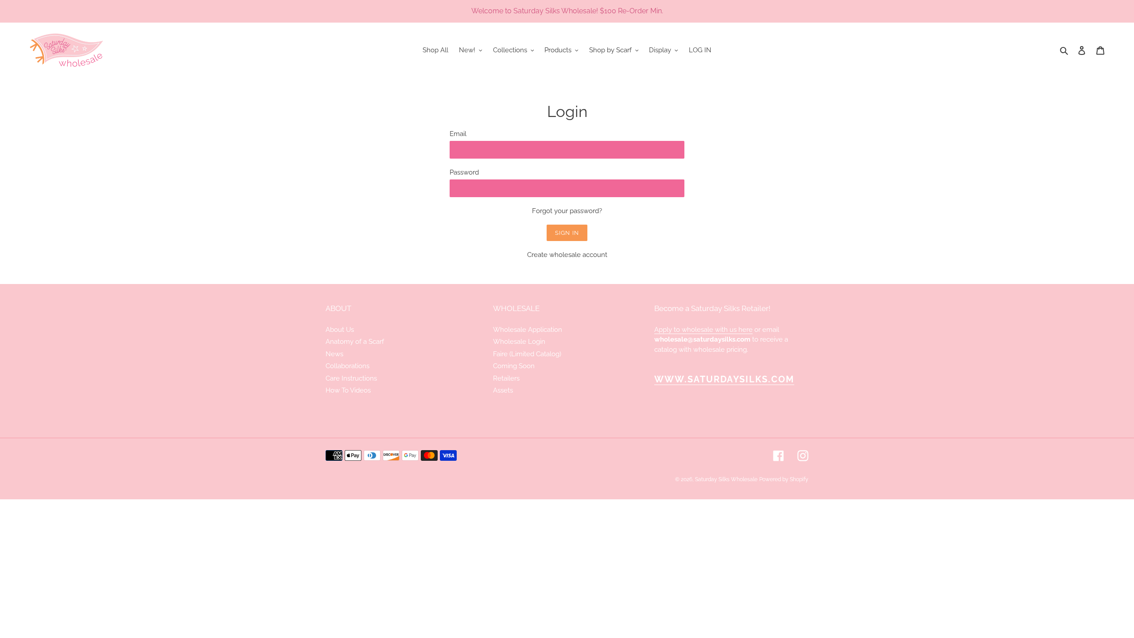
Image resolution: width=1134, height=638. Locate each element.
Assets (503, 390)
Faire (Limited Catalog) (527, 354)
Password (464, 172)
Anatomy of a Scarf (355, 342)
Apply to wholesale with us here (703, 330)
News (334, 354)
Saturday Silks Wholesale (726, 479)
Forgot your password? (567, 211)
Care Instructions (351, 378)
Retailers (506, 378)
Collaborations (347, 366)
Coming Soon (514, 366)
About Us (340, 330)
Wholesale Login (519, 342)
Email (458, 134)
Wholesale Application (527, 330)
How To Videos (348, 390)
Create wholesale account (567, 255)
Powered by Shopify (783, 479)
